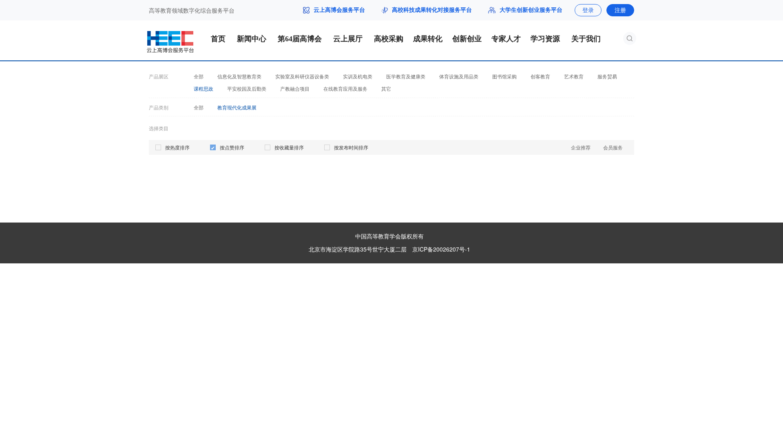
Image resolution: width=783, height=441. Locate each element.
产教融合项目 (295, 88)
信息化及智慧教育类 (239, 76)
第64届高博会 (300, 39)
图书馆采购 (504, 76)
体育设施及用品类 (458, 76)
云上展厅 (348, 39)
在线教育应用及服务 (345, 88)
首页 (218, 39)
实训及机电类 (357, 76)
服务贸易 (607, 76)
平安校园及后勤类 (246, 88)
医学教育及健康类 (405, 76)
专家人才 (506, 39)
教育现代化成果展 (237, 107)
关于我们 (586, 39)
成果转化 (427, 39)
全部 (198, 76)
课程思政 (203, 88)
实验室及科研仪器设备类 (302, 76)
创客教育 (540, 76)
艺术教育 (574, 76)
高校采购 (388, 39)
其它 (386, 88)
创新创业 (467, 39)
